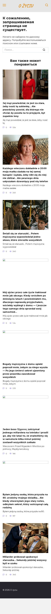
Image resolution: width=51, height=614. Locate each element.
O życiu (25, 6)
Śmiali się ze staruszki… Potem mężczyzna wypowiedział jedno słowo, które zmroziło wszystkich (22, 236)
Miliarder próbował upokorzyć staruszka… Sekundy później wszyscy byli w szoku (25, 560)
